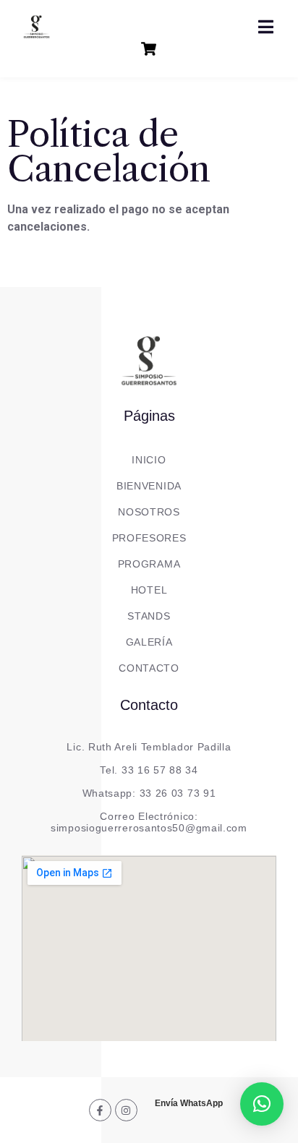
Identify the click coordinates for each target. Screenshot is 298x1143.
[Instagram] (126, 1110)
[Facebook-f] (100, 1110)
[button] (262, 1104)
